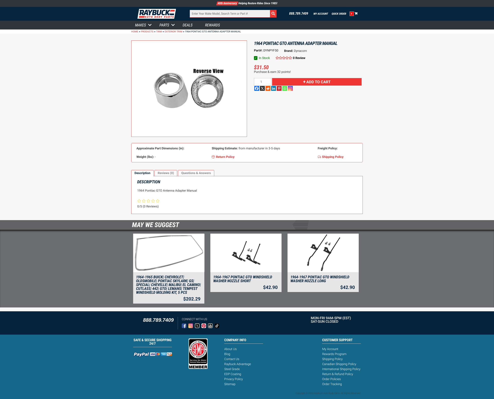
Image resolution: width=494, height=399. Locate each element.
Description (142, 173)
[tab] (142, 173)
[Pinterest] (279, 88)
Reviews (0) (166, 173)
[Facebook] (256, 88)
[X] (262, 88)
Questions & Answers (196, 173)
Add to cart (318, 82)
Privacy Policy (233, 379)
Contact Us (231, 359)
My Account (321, 14)
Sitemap (229, 384)
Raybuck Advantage (237, 364)
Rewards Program (334, 354)
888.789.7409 (298, 13)
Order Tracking (332, 384)
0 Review (299, 58)
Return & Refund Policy (337, 374)
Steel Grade (232, 369)
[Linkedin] (273, 88)
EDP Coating (232, 374)
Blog (227, 354)
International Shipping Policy (341, 369)
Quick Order (339, 14)
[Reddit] (268, 88)
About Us (230, 349)
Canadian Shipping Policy (339, 364)
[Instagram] (290, 88)
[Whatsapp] (284, 88)
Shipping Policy (332, 359)
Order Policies (331, 379)
